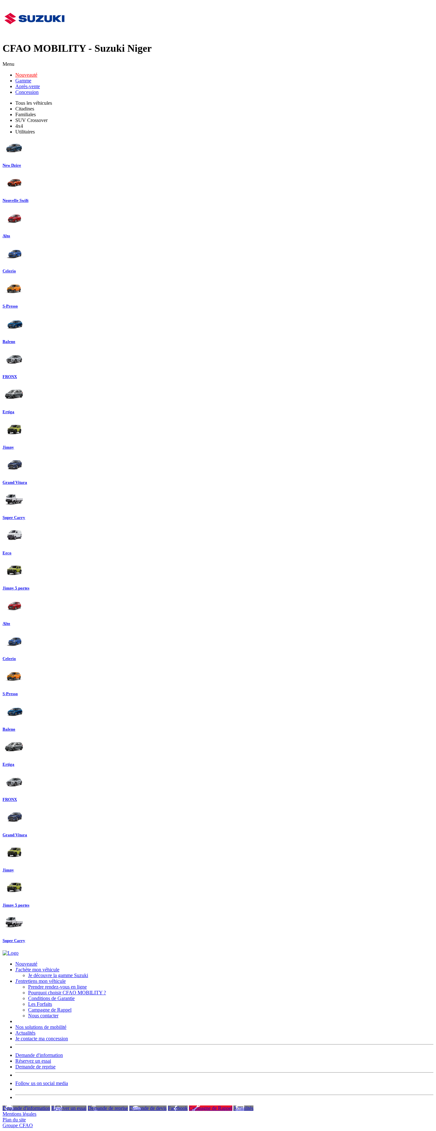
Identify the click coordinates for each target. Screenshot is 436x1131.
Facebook (178, 1108)
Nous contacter (43, 1015)
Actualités (25, 1033)
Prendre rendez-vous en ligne (57, 987)
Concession (27, 92)
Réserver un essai (68, 1108)
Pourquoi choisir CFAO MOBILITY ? (67, 992)
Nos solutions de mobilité (40, 1027)
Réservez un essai (33, 1061)
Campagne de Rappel (49, 1010)
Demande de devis (148, 1108)
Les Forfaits (40, 1004)
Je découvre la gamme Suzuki (58, 975)
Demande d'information (39, 1055)
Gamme (23, 80)
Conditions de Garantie (51, 998)
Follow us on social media (41, 1083)
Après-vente (27, 86)
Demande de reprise (35, 1066)
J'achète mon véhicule (37, 969)
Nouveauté (26, 75)
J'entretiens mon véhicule (40, 981)
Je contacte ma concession (41, 1038)
